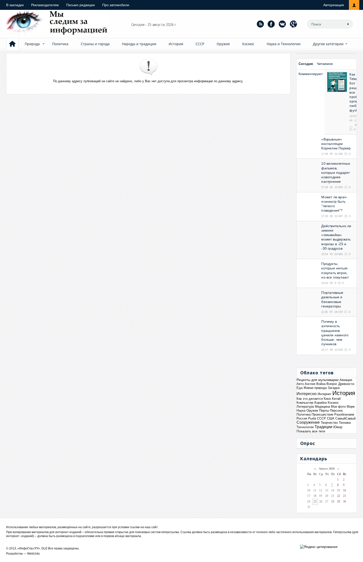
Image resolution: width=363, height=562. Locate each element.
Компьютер (305, 402)
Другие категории (328, 43)
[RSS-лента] (260, 24)
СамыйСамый (345, 418)
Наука (301, 410)
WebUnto (33, 553)
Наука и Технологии (284, 43)
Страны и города (95, 43)
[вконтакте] (282, 24)
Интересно (307, 394)
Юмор (337, 427)
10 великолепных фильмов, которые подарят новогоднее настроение (335, 172)
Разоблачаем (344, 414)
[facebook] (271, 24)
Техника (345, 422)
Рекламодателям (45, 5)
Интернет (324, 394)
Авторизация (333, 5)
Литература (305, 406)
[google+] (293, 24)
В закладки (15, 5)
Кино (327, 399)
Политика (60, 43)
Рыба (312, 418)
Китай (336, 399)
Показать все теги (311, 431)
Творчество (329, 422)
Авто (300, 384)
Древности (346, 384)
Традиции (323, 427)
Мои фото (338, 406)
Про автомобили (115, 5)
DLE (44, 548)
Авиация (346, 380)
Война (320, 384)
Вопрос (331, 384)
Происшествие (322, 414)
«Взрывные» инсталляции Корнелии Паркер (336, 143)
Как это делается (310, 399)
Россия (302, 418)
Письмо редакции (80, 5)
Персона (336, 410)
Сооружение (308, 422)
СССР (200, 43)
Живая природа (315, 388)
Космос (248, 43)
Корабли (320, 402)
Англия (310, 384)
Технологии (305, 427)
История (176, 43)
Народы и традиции (139, 43)
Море (351, 406)
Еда (299, 388)
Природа (32, 43)
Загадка (334, 388)
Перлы (324, 410)
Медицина (322, 406)
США (330, 418)
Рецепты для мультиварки (318, 380)
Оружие (223, 43)
